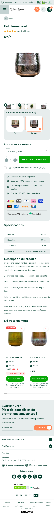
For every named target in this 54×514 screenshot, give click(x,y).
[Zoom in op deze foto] (27, 65)
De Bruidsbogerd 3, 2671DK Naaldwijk (18, 460)
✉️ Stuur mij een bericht (34, 159)
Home (10, 18)
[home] (16, 9)
